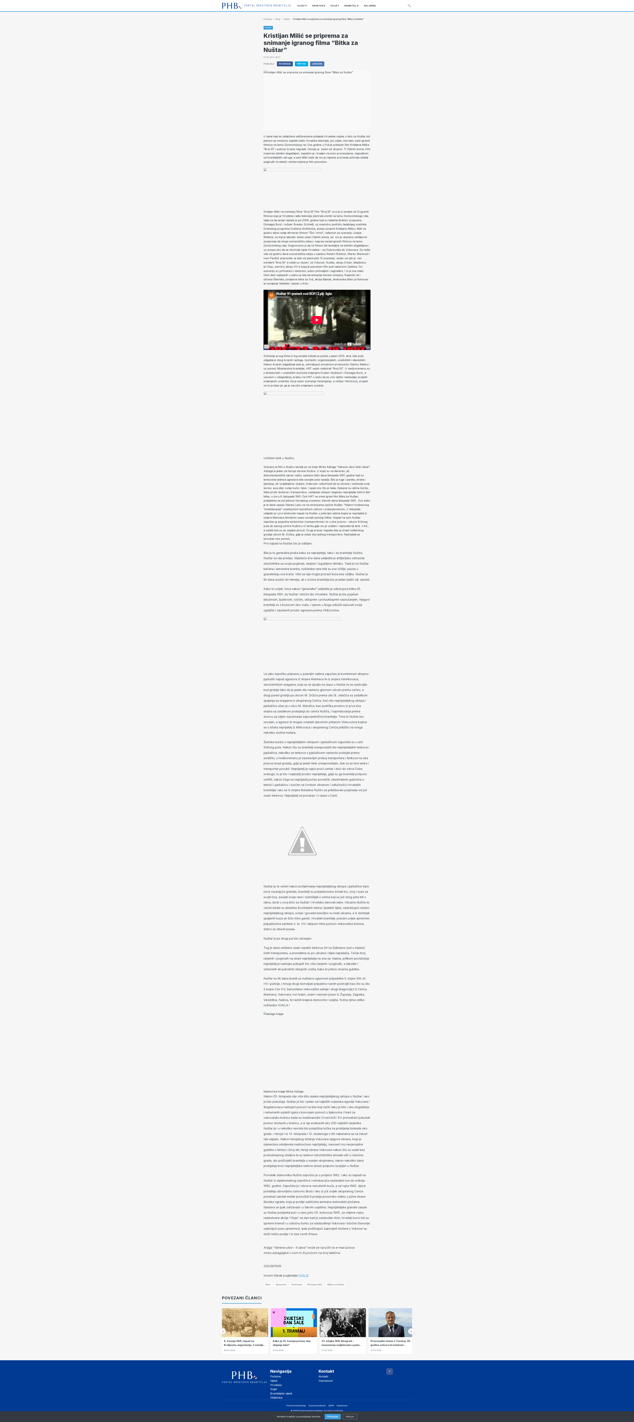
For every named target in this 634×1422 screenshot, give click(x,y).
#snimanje (297, 1284)
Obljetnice (276, 1397)
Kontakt (323, 1376)
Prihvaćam (332, 1416)
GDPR (331, 1405)
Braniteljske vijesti (281, 1393)
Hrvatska (276, 1385)
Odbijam (350, 1416)
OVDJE (304, 1275)
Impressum (326, 1380)
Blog (278, 19)
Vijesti (287, 19)
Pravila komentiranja (296, 1405)
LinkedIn (317, 64)
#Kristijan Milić (314, 1284)
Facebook (285, 64)
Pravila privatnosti (317, 1405)
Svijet (273, 1389)
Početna (268, 19)
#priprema (281, 1284)
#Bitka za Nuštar (335, 1284)
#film (267, 1284)
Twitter (301, 64)
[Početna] (256, 5)
